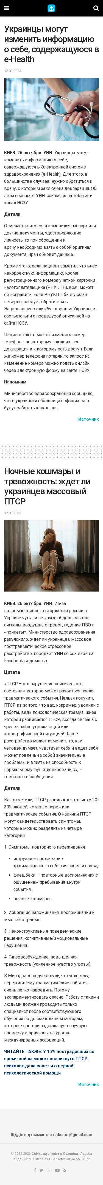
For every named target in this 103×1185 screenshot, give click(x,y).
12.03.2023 (12, 71)
